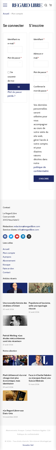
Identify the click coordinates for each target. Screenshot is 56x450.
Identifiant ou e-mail (15, 41)
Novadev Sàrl (28, 445)
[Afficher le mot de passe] (20, 62)
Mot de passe (15, 57)
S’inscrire (44, 178)
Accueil (6, 13)
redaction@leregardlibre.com (27, 226)
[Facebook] (5, 236)
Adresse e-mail (41, 55)
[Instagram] (29, 236)
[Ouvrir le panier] (50, 5)
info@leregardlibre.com (28, 229)
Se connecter (18, 88)
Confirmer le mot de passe (41, 88)
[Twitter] (11, 236)
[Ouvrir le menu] (5, 5)
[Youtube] (17, 236)
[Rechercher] (46, 5)
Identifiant (41, 39)
